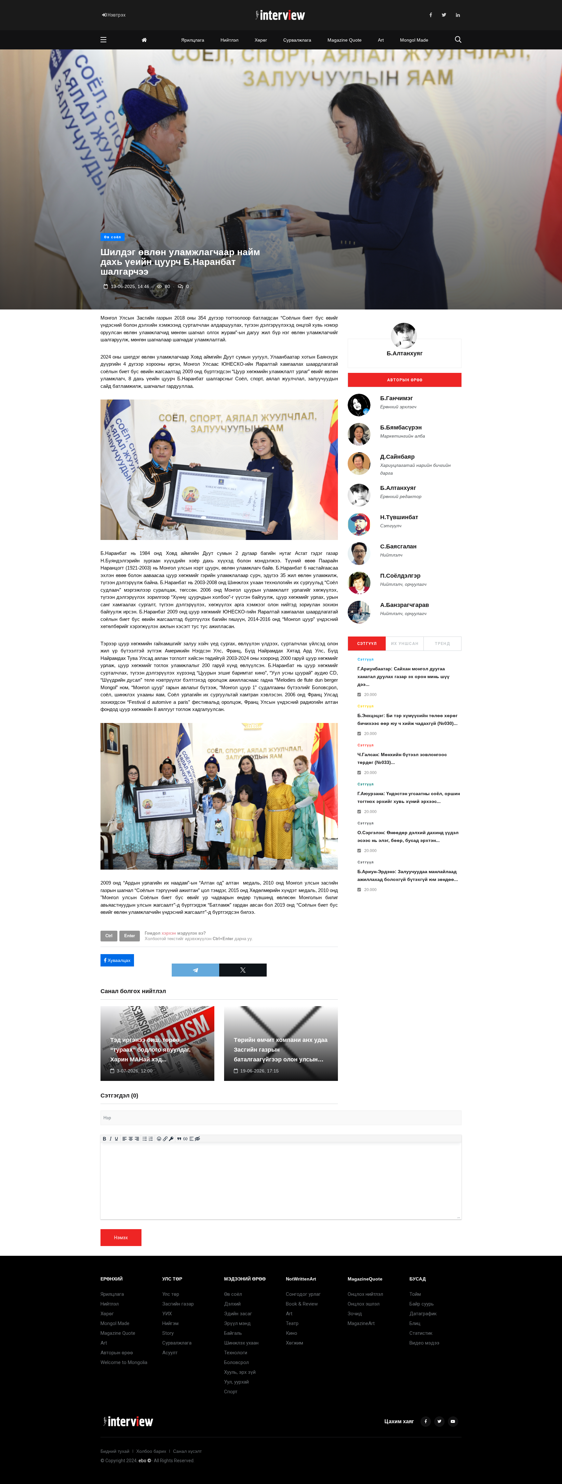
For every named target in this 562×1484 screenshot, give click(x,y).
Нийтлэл (229, 40)
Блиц (415, 1323)
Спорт (230, 1392)
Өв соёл (112, 237)
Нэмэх (121, 1237)
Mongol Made (414, 40)
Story (168, 1333)
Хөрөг (261, 40)
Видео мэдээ (424, 1343)
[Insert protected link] (171, 1139)
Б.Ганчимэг (396, 398)
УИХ (167, 1314)
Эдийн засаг (238, 1314)
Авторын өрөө (404, 380)
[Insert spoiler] (191, 1139)
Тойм (415, 1294)
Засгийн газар (178, 1304)
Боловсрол (236, 1362)
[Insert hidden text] (197, 1139)
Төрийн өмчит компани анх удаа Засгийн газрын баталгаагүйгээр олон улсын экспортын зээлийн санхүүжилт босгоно (281, 1059)
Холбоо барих (151, 1451)
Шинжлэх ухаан (241, 1343)
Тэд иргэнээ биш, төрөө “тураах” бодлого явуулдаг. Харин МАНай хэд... (150, 1050)
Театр (292, 1323)
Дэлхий (232, 1304)
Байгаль (233, 1333)
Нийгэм (170, 1323)
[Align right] (137, 1139)
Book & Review (302, 1304)
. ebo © (144, 1460)
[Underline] (117, 1139)
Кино (291, 1333)
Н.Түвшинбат (399, 517)
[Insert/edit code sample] (185, 1139)
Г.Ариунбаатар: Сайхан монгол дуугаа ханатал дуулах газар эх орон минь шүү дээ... (403, 676)
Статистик (421, 1333)
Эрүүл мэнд (237, 1323)
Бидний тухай (114, 1451)
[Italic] (110, 1139)
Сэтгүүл (367, 643)
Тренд (442, 643)
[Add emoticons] (159, 1139)
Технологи (235, 1353)
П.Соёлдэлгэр (400, 576)
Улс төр (170, 1294)
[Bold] (104, 1139)
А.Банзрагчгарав (404, 605)
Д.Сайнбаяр (397, 456)
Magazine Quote (345, 40)
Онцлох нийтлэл (365, 1294)
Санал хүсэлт (187, 1451)
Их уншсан (405, 643)
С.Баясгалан (398, 547)
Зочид (355, 1314)
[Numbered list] (151, 1139)
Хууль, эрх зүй (240, 1372)
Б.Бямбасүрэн (401, 427)
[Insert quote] (179, 1139)
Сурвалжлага (297, 40)
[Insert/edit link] (165, 1139)
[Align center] (131, 1139)
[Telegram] (195, 970)
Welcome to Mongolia (123, 1362)
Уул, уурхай (236, 1382)
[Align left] (125, 1139)
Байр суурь (421, 1304)
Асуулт (170, 1353)
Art (381, 40)
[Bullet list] (145, 1139)
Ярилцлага (192, 40)
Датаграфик (423, 1314)
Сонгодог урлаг (303, 1294)
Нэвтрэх (116, 15)
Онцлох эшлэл (364, 1304)
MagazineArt (361, 1323)
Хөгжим (294, 1343)
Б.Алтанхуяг (405, 353)
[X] (243, 970)
